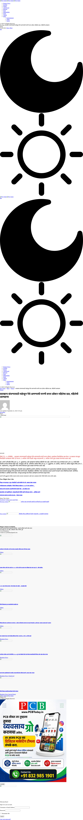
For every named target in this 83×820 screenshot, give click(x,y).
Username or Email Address (7, 807)
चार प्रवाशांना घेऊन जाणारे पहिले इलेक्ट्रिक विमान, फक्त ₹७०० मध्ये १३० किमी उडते (15, 636)
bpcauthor (2, 412)
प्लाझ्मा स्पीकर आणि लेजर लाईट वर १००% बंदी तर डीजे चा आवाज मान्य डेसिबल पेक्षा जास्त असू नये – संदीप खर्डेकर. (21, 567)
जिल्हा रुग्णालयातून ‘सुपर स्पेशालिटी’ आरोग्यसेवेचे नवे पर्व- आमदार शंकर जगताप (18, 482)
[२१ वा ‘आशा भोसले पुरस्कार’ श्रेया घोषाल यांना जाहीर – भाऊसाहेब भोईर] (6, 572)
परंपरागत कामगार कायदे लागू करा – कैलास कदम (11, 495)
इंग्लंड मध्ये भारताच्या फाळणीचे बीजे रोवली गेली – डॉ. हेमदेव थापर (15, 488)
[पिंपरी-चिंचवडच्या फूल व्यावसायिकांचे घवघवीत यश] (6, 591)
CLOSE (2, 784)
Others (1, 552)
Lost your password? (5, 819)
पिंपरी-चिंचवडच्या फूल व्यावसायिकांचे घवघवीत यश (9, 604)
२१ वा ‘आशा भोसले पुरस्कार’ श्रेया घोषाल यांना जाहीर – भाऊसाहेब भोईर (13, 586)
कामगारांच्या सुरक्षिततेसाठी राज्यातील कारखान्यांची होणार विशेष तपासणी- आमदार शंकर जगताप (17, 672)
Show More (9, 28)
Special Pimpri (12, 694)
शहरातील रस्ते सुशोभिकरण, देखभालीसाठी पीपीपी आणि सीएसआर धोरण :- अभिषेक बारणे (20, 492)
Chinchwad (11, 676)
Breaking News (4, 639)
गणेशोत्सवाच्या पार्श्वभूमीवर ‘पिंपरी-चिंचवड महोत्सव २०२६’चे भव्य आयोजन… (17, 485)
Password (2, 810)
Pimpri (1, 390)
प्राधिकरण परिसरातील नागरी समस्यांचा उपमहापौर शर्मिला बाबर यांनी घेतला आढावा (15, 549)
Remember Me (6, 813)
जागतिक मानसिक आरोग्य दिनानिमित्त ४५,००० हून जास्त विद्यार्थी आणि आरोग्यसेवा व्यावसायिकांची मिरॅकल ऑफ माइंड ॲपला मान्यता (24, 654)
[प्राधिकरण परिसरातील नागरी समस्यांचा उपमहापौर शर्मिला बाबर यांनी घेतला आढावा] (6, 535)
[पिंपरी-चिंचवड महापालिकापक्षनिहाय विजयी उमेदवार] (6, 678)
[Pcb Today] (10, 0)
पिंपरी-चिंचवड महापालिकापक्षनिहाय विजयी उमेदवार (9, 691)
